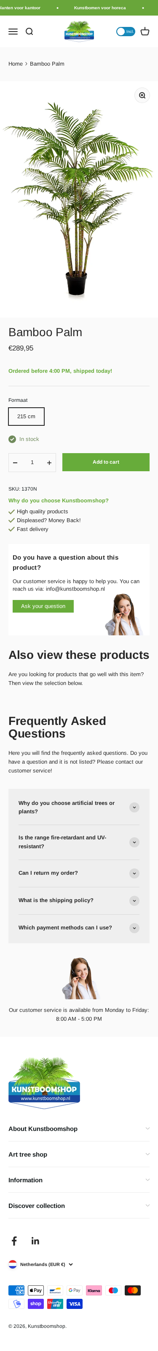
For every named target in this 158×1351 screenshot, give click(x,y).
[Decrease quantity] (15, 463)
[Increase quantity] (49, 463)
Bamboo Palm (47, 64)
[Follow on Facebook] (14, 1241)
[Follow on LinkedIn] (35, 1241)
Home (15, 64)
